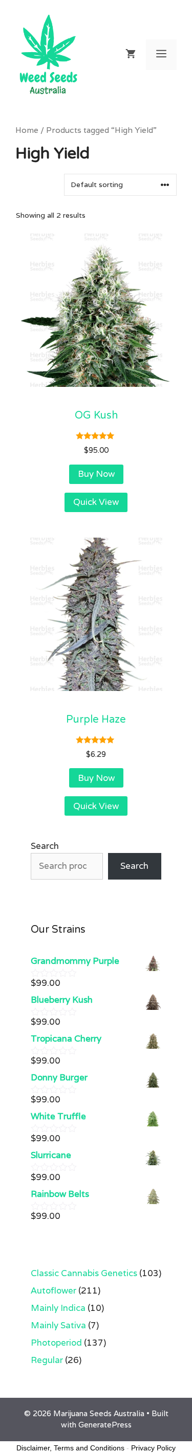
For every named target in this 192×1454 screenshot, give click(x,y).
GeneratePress (105, 1424)
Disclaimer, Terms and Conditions (70, 1448)
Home (26, 130)
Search (45, 845)
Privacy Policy (153, 1448)
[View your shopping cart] (130, 54)
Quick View (96, 502)
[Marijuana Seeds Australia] (48, 53)
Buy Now (96, 474)
